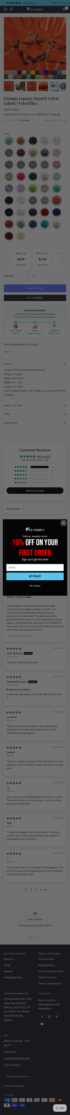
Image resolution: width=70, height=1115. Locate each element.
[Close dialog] (63, 523)
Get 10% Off (35, 576)
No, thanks (35, 585)
